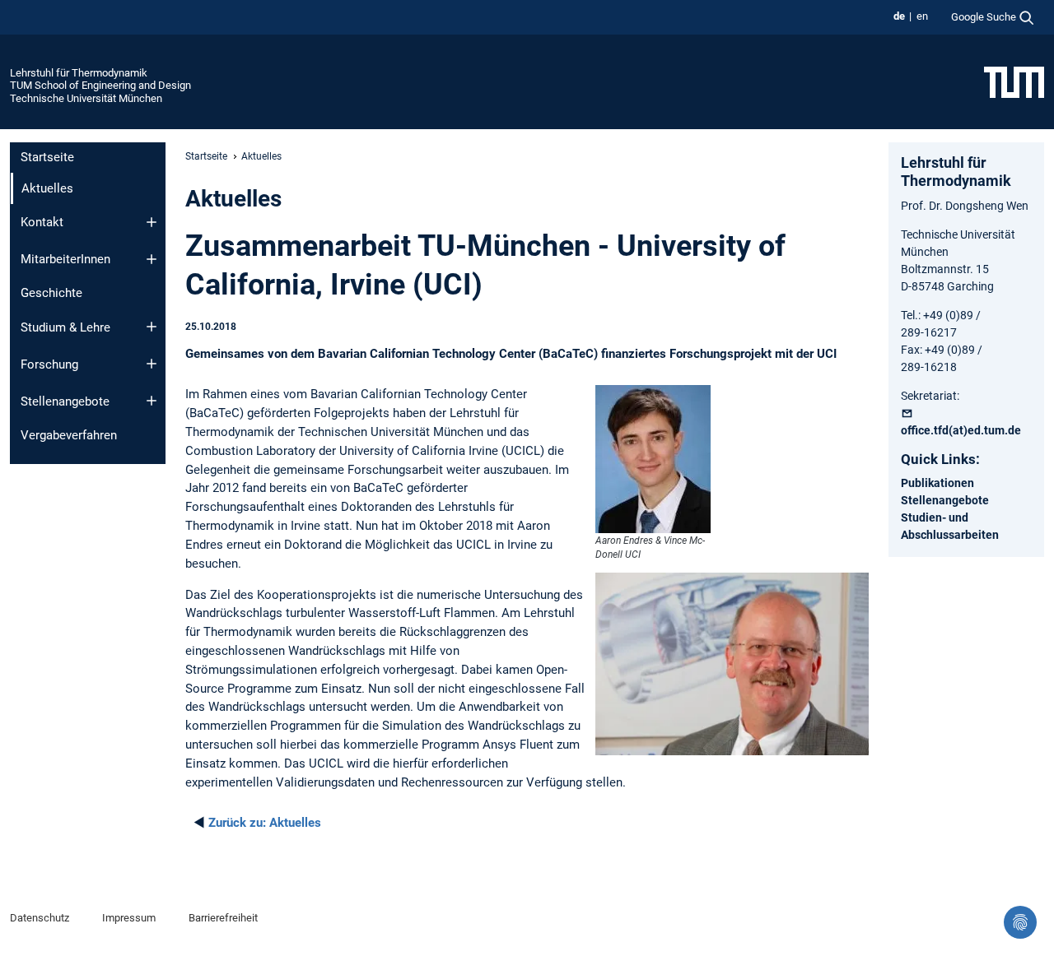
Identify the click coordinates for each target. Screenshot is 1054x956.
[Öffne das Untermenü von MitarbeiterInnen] (151, 259)
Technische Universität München (86, 98)
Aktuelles (264, 822)
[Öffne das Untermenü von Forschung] (151, 364)
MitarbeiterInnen (65, 259)
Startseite (47, 157)
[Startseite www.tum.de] (1014, 81)
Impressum (129, 918)
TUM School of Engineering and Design (100, 85)
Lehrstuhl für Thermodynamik (78, 73)
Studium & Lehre (65, 327)
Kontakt (42, 222)
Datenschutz (39, 918)
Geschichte (51, 292)
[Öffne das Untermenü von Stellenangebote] (151, 401)
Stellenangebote (65, 401)
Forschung (49, 364)
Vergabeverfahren (69, 435)
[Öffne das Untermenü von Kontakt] (151, 222)
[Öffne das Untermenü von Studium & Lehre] (151, 326)
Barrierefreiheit (223, 918)
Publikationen (937, 483)
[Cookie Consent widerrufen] (1020, 922)
